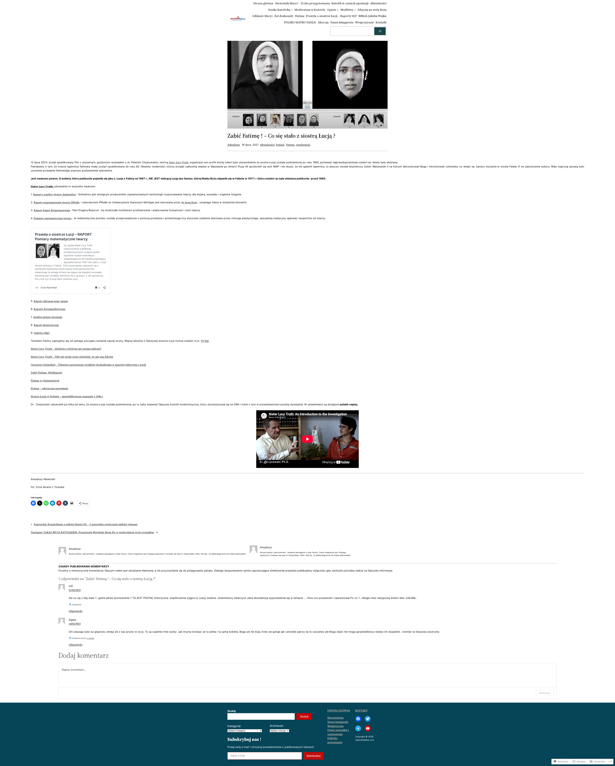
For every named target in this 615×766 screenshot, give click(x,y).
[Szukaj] (380, 31)
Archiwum (276, 725)
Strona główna (338, 710)
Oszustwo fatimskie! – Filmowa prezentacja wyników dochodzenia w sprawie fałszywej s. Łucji (88, 364)
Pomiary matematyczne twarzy (53, 218)
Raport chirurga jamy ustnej (51, 301)
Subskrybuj (313, 755)
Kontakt (361, 710)
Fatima (280, 144)
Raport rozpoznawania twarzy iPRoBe (57, 202)
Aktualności (267, 144)
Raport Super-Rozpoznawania (52, 210)
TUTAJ (205, 341)
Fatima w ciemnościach (45, 380)
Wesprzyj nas (335, 726)
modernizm (303, 144)
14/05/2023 (75, 623)
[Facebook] (358, 719)
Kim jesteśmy (335, 717)
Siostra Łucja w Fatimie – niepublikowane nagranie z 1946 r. (67, 396)
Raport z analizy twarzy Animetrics (54, 194)
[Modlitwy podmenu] (355, 10)
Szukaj (231, 711)
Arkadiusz (233, 144)
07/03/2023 (75, 590)
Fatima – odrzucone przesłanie (49, 388)
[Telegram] (358, 728)
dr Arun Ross (189, 202)
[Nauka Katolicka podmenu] (292, 10)
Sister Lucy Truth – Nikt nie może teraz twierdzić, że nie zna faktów (72, 356)
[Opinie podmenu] (338, 10)
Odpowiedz (75, 611)
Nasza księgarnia (337, 722)
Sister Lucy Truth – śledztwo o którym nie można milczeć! (66, 348)
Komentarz (544, 693)
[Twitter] (368, 719)
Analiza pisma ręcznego (47, 317)
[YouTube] (368, 728)
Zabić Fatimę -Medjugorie (46, 372)
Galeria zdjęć (42, 333)
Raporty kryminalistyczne (49, 309)
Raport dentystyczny (46, 325)
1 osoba (90, 638)
